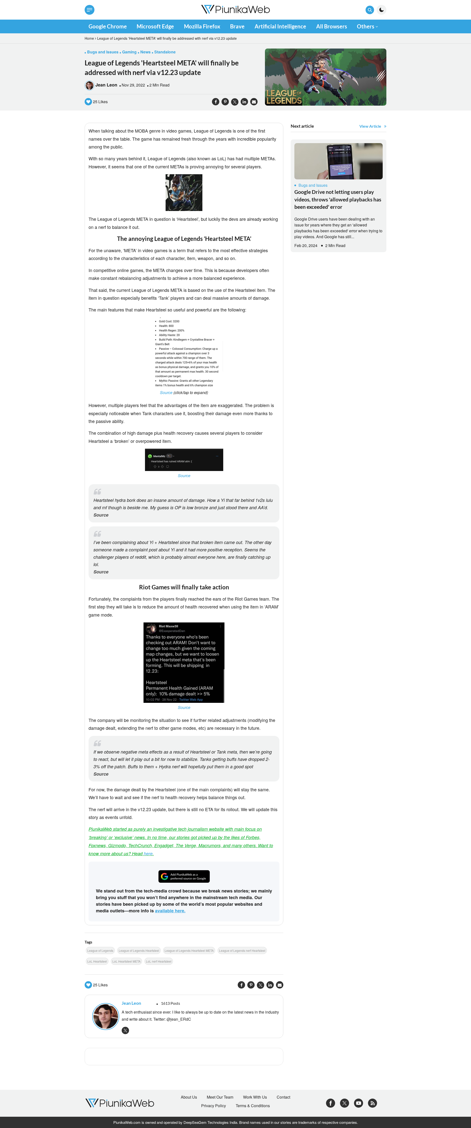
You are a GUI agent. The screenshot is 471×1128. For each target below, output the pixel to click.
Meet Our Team (220, 1097)
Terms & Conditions (253, 1105)
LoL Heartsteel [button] (97, 961)
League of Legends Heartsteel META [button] (189, 950)
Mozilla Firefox (202, 26)
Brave (237, 26)
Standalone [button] (165, 52)
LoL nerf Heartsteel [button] (158, 961)
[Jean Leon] (104, 1016)
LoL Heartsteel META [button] (126, 961)
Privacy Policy (213, 1105)
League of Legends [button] (100, 950)
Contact (283, 1097)
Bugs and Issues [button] (102, 52)
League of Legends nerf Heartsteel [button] (242, 950)
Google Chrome (108, 26)
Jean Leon (106, 85)
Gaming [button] (129, 52)
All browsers (331, 26)
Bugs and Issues (313, 185)
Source (166, 392)
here (148, 853)
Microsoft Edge (155, 26)
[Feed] (372, 1102)
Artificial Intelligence (280, 26)
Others (365, 26)
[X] (344, 1102)
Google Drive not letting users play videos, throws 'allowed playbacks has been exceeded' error (337, 199)
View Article (370, 126)
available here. (170, 910)
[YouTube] (358, 1102)
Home (89, 38)
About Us (189, 1097)
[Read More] (338, 161)
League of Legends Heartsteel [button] (139, 950)
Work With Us (255, 1097)
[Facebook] (330, 1102)
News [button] (145, 52)
